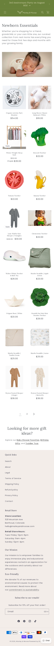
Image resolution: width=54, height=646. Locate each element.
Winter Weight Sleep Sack (14, 154)
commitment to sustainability (24, 589)
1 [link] (20, 414)
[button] (5, 12)
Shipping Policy (12, 484)
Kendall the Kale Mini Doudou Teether (40, 314)
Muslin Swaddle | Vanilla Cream (14, 354)
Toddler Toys (31, 443)
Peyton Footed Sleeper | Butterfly (40, 394)
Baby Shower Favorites (28, 440)
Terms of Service (13, 478)
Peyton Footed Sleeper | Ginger (14, 394)
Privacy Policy (11, 495)
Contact (9, 501)
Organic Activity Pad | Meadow (14, 114)
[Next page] (34, 414)
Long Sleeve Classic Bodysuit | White (39, 114)
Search (8, 461)
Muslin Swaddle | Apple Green (39, 274)
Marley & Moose (22, 641)
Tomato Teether (14, 196)
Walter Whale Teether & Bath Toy (14, 274)
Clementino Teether (39, 234)
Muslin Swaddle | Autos (40, 353)
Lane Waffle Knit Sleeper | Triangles (14, 235)
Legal (7, 472)
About (8, 467)
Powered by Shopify (36, 641)
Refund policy (11, 489)
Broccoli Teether (39, 153)
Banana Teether (40, 196)
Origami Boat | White (14, 313)
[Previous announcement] (4, 4)
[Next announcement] (49, 4)
